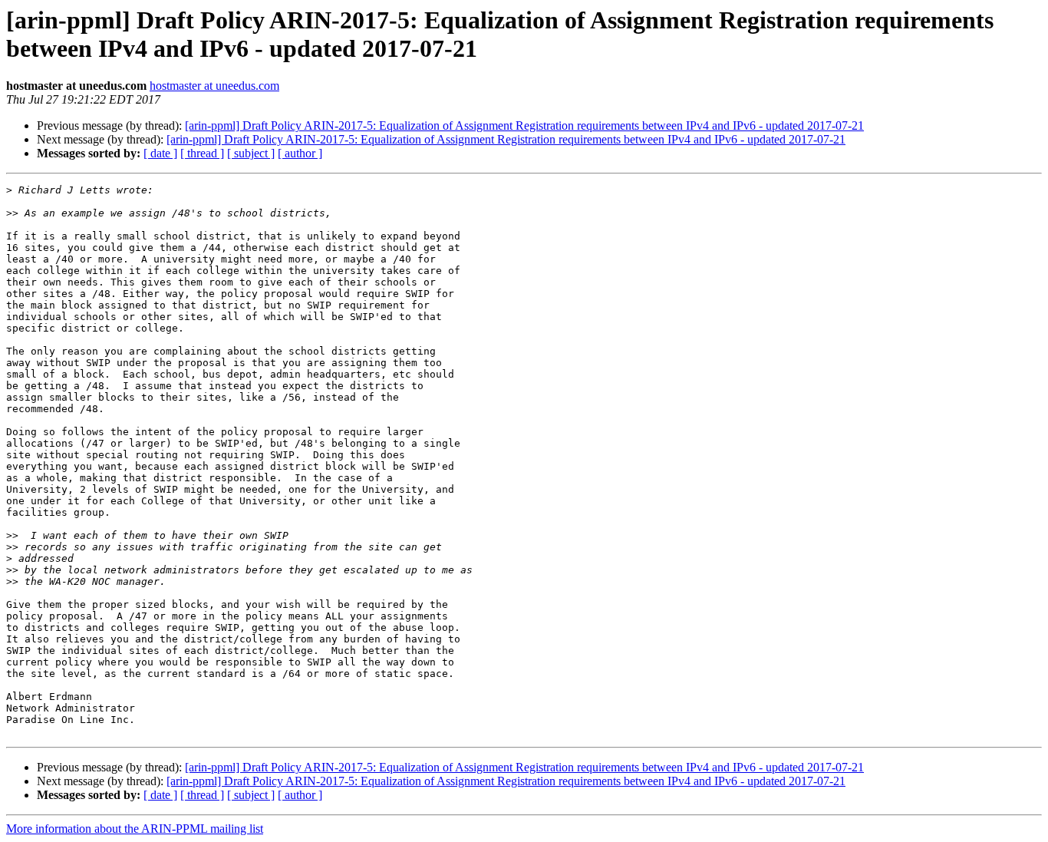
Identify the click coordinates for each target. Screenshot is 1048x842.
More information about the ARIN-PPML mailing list (134, 828)
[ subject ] (251, 153)
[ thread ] (202, 153)
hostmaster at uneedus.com (214, 85)
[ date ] (160, 153)
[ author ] (300, 153)
